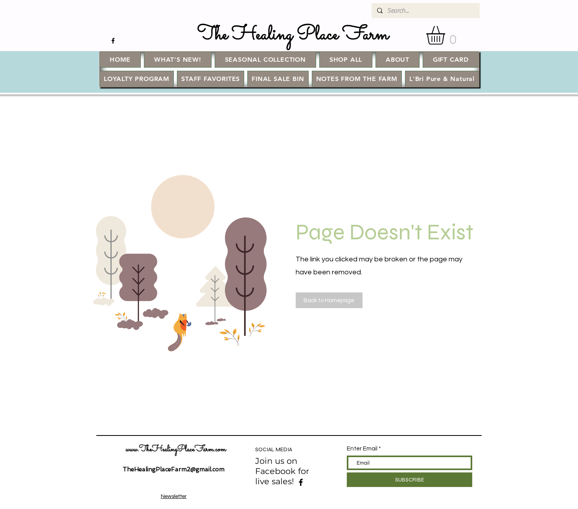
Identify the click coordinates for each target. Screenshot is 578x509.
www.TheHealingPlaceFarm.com (176, 449)
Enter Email (362, 449)
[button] (446, 35)
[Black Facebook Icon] (113, 40)
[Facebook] (301, 482)
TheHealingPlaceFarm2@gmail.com (174, 469)
